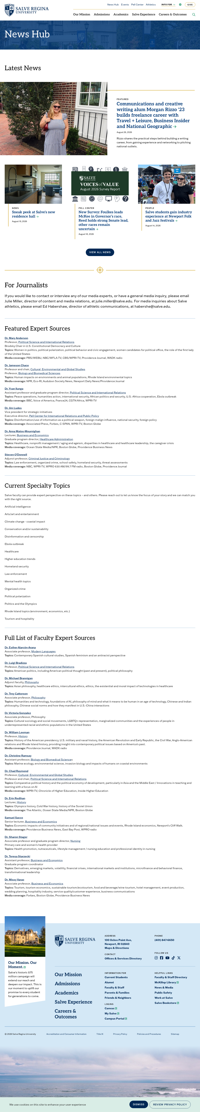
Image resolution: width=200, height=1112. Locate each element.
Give (190, 4)
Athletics (151, 4)
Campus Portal (114, 1018)
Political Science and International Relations (46, 342)
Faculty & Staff (114, 987)
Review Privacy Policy (170, 1104)
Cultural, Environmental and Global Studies (57, 369)
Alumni (109, 982)
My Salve (111, 1013)
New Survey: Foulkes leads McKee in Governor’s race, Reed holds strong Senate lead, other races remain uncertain (103, 221)
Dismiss (139, 1104)
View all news (100, 252)
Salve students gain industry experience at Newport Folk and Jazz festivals (168, 217)
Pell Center (137, 4)
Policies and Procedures (149, 1034)
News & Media (164, 987)
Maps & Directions (117, 948)
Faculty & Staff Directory (171, 977)
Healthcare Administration (56, 439)
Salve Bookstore (165, 1003)
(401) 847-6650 (164, 940)
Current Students (116, 977)
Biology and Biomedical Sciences (39, 373)
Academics (120, 14)
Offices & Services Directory (123, 958)
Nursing (75, 841)
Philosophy (32, 682)
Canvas (109, 1008)
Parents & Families (117, 992)
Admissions (102, 14)
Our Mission (81, 14)
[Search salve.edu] (193, 14)
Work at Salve (164, 997)
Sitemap (175, 1034)
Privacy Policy (120, 1034)
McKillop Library (165, 982)
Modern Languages (43, 651)
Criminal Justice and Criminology (49, 458)
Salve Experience (143, 14)
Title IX (99, 1034)
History (23, 736)
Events (125, 4)
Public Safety (163, 992)
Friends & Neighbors (118, 997)
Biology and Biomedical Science (51, 759)
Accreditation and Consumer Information (66, 1034)
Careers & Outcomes (173, 14)
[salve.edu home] (27, 10)
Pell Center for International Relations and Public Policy (64, 416)
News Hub (113, 4)
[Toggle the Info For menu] (173, 4)
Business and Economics (33, 435)
